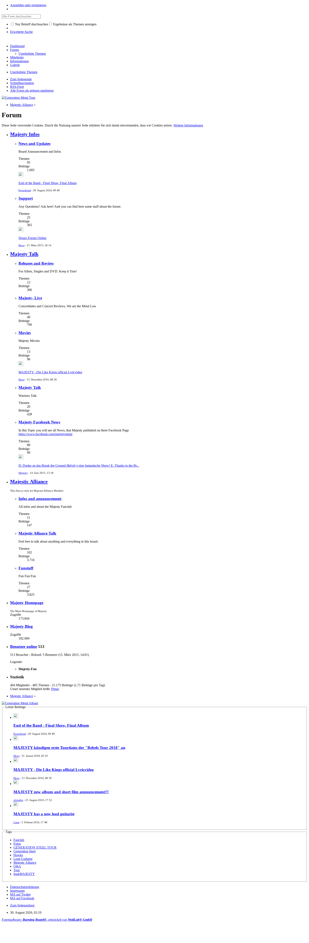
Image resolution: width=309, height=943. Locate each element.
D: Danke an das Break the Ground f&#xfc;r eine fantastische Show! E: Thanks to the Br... (78, 465)
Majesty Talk (24, 254)
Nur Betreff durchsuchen (31, 24)
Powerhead (24, 190)
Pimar (55, 689)
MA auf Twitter (20, 894)
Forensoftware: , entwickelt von (47, 919)
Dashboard (17, 46)
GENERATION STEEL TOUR (35, 847)
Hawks (18, 855)
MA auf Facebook (22, 898)
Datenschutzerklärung (24, 887)
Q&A (17, 866)
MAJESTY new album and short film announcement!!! (61, 792)
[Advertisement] (78, 931)
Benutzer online (23, 646)
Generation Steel (24, 851)
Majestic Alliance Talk (37, 533)
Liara (16, 822)
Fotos (17, 843)
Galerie (15, 65)
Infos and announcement (39, 498)
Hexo (21, 245)
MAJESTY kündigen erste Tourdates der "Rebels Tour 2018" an (69, 747)
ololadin (18, 800)
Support (25, 198)
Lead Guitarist (22, 859)
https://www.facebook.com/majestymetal (45, 434)
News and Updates (34, 143)
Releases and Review (36, 263)
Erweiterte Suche (21, 32)
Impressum (17, 890)
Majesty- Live (30, 298)
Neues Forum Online (32, 238)
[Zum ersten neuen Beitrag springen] (21, 176)
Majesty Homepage (26, 602)
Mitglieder (17, 57)
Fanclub (18, 840)
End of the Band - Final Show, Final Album (47, 183)
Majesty (23, 472)
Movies (24, 333)
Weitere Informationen (188, 125)
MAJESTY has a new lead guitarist (43, 814)
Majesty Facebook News (39, 422)
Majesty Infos (25, 134)
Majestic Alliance (29, 481)
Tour (16, 870)
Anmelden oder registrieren (28, 5)
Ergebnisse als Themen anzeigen (74, 24)
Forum (14, 50)
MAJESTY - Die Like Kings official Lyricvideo (50, 372)
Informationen (19, 61)
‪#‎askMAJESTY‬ (24, 874)
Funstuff (25, 568)
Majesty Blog (21, 626)
